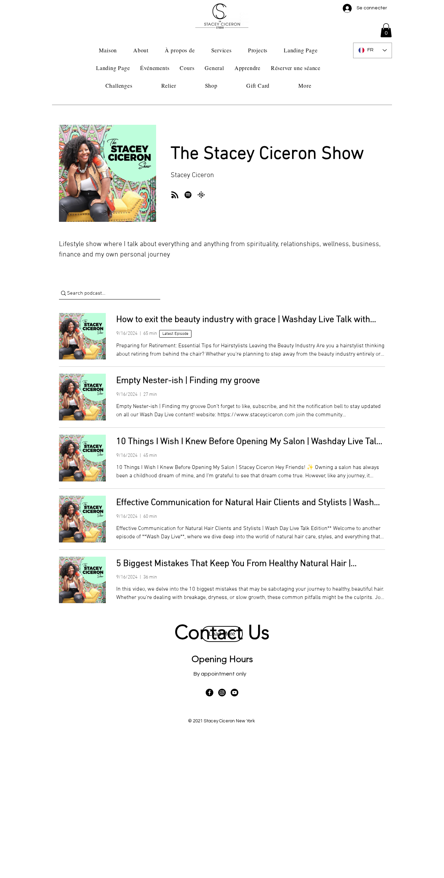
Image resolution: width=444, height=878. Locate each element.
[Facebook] (209, 692)
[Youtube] (234, 692)
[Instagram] (222, 692)
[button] (386, 30)
